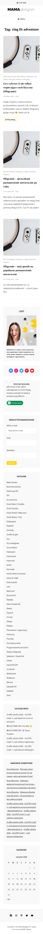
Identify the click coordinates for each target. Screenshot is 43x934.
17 (9, 884)
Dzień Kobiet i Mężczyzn (17, 513)
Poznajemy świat (14, 643)
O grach (10, 613)
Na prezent (11, 595)
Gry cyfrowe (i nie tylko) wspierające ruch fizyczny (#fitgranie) (18, 87)
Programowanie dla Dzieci (17, 647)
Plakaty (10, 626)
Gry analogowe (13, 543)
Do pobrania (12, 500)
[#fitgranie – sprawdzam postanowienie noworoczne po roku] (21, 149)
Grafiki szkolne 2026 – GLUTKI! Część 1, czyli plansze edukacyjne (21, 833)
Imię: (9, 438)
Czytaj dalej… (11, 120)
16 (34, 879)
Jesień (9, 565)
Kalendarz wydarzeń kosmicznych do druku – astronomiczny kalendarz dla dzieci (21, 784)
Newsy (9, 608)
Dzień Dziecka (8, 77)
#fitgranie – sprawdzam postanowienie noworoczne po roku (20, 182)
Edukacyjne (11, 521)
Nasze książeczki (13, 604)
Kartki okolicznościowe (16, 573)
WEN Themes (26, 929)
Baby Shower (12, 482)
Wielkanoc (11, 678)
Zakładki (10, 691)
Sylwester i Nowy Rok (15, 656)
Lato (35, 77)
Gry (15, 77)
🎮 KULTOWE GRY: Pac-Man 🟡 (19, 726)
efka (17, 96)
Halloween (11, 552)
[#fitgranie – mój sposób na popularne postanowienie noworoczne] (21, 237)
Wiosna (10, 682)
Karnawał (10, 569)
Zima (9, 695)
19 (17, 884)
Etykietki (10, 526)
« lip (8, 899)
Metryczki (11, 591)
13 (21, 879)
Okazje (5, 79)
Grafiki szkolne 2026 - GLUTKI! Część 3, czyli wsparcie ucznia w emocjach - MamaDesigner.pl (21, 807)
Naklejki (10, 599)
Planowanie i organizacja (17, 630)
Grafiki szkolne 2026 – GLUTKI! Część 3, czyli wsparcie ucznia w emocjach (20, 718)
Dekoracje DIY (12, 491)
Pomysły (19, 79)
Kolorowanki (12, 582)
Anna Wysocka (13, 769)
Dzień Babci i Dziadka (15, 504)
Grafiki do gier (12, 534)
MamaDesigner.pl (24, 927)
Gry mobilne (21, 77)
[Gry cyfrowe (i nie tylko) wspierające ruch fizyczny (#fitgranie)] (21, 54)
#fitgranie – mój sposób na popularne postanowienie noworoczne (18, 270)
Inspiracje (29, 77)
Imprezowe (11, 556)
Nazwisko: (11, 450)
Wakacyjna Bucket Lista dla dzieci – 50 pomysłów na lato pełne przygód (21, 796)
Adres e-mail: (12, 425)
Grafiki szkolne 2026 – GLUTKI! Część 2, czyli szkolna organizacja (21, 814)
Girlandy (10, 530)
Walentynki (11, 673)
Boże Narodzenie (14, 486)
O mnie (25, 172)
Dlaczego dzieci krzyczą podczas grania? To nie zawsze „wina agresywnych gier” (20, 773)
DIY (8, 495)
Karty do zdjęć (12, 578)
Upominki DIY (12, 665)
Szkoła (9, 660)
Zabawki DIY (12, 686)
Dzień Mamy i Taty (14, 517)
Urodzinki (26, 79)
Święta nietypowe (14, 652)
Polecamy (11, 79)
